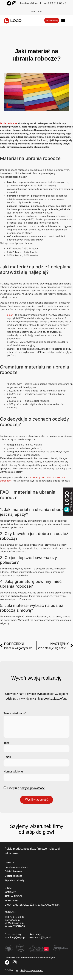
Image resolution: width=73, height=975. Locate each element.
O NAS (8, 888)
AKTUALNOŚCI (13, 896)
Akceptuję (26, 788)
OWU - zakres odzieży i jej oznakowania (32, 904)
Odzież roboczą (8, 123)
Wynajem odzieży (14, 880)
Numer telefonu (13, 771)
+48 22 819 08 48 (55, 3)
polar (10, 315)
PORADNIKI (11, 900)
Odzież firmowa (13, 871)
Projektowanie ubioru (16, 867)
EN (33, 11)
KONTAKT (10, 892)
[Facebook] (9, 3)
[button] (63, 20)
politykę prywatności (32, 788)
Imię (6, 742)
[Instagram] (14, 3)
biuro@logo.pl (12, 919)
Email (7, 757)
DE (40, 11)
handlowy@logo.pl (30, 3)
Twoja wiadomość (15, 713)
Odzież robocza (13, 875)
